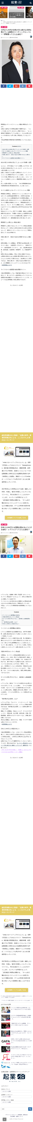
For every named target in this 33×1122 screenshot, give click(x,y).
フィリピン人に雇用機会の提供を (11, 615)
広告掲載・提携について (16, 1116)
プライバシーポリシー (11, 1114)
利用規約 (20, 1114)
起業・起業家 (4, 524)
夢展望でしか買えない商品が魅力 (11, 152)
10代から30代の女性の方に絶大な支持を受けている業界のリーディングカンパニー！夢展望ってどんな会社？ (16, 997)
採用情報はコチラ (7, 265)
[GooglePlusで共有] (16, 86)
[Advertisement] (16, 106)
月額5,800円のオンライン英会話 (10, 616)
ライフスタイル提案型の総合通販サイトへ (13, 158)
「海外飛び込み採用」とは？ (10, 622)
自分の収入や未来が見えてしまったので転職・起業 (15, 149)
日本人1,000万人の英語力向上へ (10, 623)
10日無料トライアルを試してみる (16, 517)
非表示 (19, 146)
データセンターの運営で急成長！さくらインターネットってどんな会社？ (16, 1000)
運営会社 (25, 1114)
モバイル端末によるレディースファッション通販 (15, 151)
